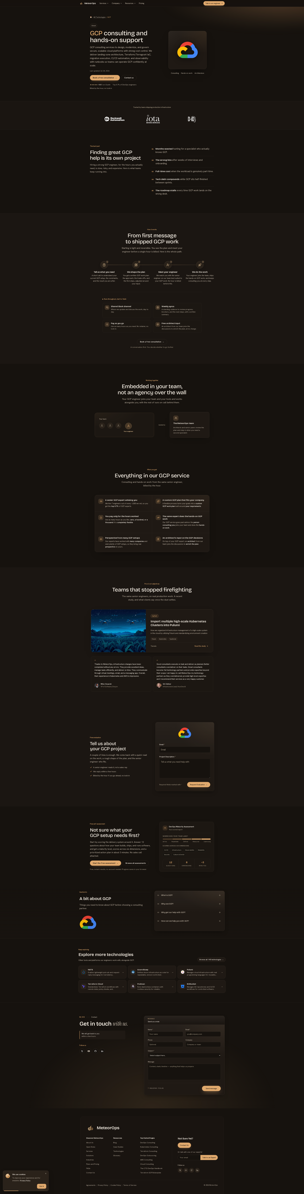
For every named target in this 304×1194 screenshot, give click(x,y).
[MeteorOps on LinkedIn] (197, 1170)
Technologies (118, 1151)
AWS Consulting (146, 1160)
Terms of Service (129, 1185)
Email (162, 744)
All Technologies (100, 17)
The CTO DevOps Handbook (151, 1168)
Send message (211, 1088)
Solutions (90, 1155)
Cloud (93, 26)
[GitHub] (95, 1051)
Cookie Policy (115, 1185)
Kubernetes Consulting (149, 1147)
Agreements (90, 1185)
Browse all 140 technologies (211, 959)
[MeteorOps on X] (180, 1170)
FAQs (88, 1168)
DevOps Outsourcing (148, 1155)
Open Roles (90, 1147)
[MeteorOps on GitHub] (191, 1170)
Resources (129, 3)
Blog (115, 1143)
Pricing (141, 3)
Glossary (116, 1155)
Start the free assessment (105, 863)
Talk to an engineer (212, 3)
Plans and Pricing (92, 1164)
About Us (89, 1143)
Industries (90, 1160)
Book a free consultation (105, 77)
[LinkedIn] (102, 1051)
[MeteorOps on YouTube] (185, 1170)
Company (116, 3)
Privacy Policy (103, 1185)
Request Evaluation (198, 785)
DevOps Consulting (147, 1143)
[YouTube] (88, 1051)
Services (103, 3)
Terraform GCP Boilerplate (150, 1173)
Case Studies (118, 1147)
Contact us (129, 77)
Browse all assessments (136, 863)
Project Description (167, 757)
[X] (82, 1051)
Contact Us (90, 1173)
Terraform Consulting (148, 1151)
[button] (190, 895)
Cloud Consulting (147, 1164)
